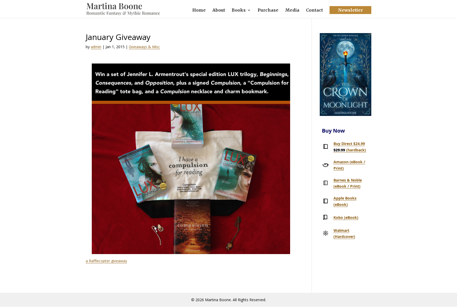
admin (96, 46)
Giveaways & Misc (144, 46)
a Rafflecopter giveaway (106, 260)
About (218, 10)
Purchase (268, 10)
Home (199, 10)
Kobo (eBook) (345, 217)
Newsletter (350, 10)
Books (239, 10)
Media (292, 10)
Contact (314, 10)
